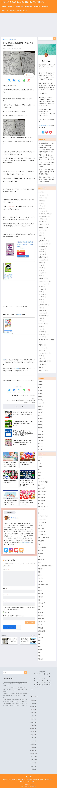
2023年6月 (41, 390)
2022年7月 (41, 412)
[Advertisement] (28, 25)
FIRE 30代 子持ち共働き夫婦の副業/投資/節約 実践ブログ (23, 2)
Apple (42, 200)
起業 (42, 299)
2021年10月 (41, 440)
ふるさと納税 (44, 260)
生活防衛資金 (44, 315)
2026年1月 (41, 381)
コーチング (43, 347)
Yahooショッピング (23, 256)
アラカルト (12, 10)
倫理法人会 (43, 218)
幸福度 (42, 358)
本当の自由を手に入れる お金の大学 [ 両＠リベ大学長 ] (8, 331)
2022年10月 (41, 403)
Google (42, 205)
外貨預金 (43, 249)
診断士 (27, 402)
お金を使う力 (37, 6)
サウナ (42, 350)
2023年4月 (41, 396)
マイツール (43, 211)
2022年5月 (41, 418)
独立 (33, 400)
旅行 (42, 235)
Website (21, 552)
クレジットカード (45, 281)
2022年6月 (41, 415)
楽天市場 (21, 253)
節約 (42, 318)
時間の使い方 (44, 334)
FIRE (41, 192)
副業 (42, 291)
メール (5, 595)
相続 (42, 270)
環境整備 (43, 221)
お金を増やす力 (28, 6)
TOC (42, 329)
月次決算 (42, 364)
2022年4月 (41, 421)
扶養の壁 (43, 296)
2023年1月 (41, 400)
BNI (41, 203)
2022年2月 (41, 428)
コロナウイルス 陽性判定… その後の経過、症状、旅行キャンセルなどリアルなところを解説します (15, 683)
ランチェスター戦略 (45, 213)
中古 (42, 307)
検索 (54, 38)
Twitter (6, 552)
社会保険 (43, 273)
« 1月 (31, 689)
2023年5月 (41, 393)
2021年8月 (41, 446)
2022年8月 (41, 409)
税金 (42, 275)
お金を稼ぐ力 (11, 6)
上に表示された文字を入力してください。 (14, 616)
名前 (5, 588)
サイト (4, 601)
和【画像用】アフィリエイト (46, 340)
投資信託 (43, 251)
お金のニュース (44, 224)
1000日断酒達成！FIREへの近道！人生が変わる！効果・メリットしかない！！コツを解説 (15, 700)
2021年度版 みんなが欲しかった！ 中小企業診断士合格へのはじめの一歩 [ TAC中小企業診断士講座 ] (8, 276)
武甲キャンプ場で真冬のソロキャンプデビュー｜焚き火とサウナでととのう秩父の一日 (46, 157)
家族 (42, 233)
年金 (42, 265)
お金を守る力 (45, 6)
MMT (42, 208)
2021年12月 (41, 434)
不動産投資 (43, 246)
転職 (42, 302)
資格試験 (33, 402)
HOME (29, 777)
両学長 (19, 314)
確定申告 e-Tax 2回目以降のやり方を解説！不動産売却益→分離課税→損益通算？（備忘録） (15, 694)
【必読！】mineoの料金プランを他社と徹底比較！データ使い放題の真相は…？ (46, 172)
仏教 (42, 355)
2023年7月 (41, 387)
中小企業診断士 (31, 396)
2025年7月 (41, 384)
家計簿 (42, 262)
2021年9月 (41, 443)
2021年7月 (41, 449)
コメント (6, 569)
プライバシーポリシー (28, 784)
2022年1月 (41, 431)
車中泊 (42, 238)
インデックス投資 (45, 243)
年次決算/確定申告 (44, 361)
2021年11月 (41, 437)
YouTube (16, 552)
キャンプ (43, 230)
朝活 (41, 367)
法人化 (42, 267)
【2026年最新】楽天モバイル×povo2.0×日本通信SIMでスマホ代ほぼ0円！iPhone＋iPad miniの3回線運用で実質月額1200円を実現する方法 (46, 148)
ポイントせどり (44, 283)
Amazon (21, 250)
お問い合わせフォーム (22, 10)
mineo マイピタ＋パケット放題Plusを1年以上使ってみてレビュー (46, 164)
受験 (29, 400)
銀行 (42, 320)
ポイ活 (42, 286)
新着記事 (4, 6)
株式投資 (43, 336)
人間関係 (43, 331)
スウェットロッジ (45, 353)
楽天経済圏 (43, 313)
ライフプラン (44, 195)
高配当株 (43, 254)
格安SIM (43, 310)
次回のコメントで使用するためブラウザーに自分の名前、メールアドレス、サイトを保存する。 (20, 608)
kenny (5, 685)
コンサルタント (12, 400)
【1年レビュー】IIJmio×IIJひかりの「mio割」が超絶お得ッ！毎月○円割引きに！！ (46, 179)
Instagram (11, 552)
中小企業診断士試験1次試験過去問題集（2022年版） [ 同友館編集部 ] (25, 244)
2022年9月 (41, 406)
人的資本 (43, 289)
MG (42, 326)
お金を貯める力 (19, 6)
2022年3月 (41, 424)
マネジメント (5, 10)
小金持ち (43, 294)
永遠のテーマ (43, 370)
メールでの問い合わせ (25, 542)
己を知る (42, 345)
